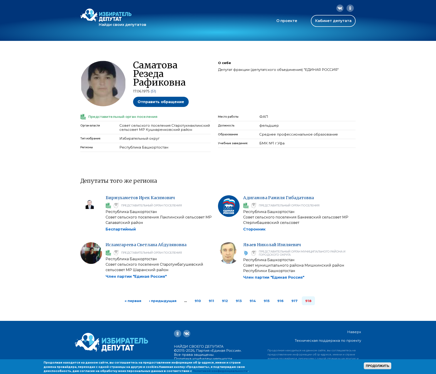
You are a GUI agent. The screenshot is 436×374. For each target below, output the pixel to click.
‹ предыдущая (162, 301)
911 (211, 301)
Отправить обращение (161, 102)
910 (198, 301)
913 (239, 301)
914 (253, 301)
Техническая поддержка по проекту (328, 340)
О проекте (286, 21)
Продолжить (377, 366)
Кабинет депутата (333, 21)
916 (280, 301)
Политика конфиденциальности (203, 359)
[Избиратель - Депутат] (105, 15)
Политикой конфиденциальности (220, 371)
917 (294, 301)
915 (267, 301)
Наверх (354, 332)
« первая (133, 301)
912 (225, 301)
